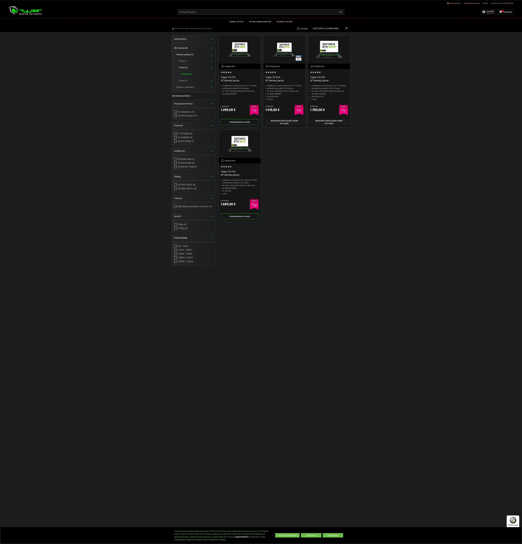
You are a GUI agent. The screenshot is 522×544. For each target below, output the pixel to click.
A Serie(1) (182, 61)
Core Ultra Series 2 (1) (187, 116)
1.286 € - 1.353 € (185, 258)
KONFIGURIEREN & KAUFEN (239, 122)
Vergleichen (230, 66)
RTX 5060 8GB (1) (186, 159)
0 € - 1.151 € (183, 246)
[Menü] (517, 517)
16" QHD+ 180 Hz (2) (187, 188)
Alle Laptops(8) (181, 48)
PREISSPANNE (180, 238)
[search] (261, 12)
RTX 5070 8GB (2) (186, 163)
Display (177, 176)
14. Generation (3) (186, 112)
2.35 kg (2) (183, 228)
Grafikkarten (179, 151)
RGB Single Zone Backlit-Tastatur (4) (195, 206)
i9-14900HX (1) (185, 137)
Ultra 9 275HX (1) (186, 141)
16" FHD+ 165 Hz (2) (186, 185)
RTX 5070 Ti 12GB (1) (187, 167)
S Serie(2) (182, 80)
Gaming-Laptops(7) (184, 54)
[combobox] (330, 28)
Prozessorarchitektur (183, 103)
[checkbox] (298, 28)
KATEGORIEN (180, 39)
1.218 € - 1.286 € (185, 254)
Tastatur (178, 198)
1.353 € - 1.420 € (185, 261)
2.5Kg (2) (182, 224)
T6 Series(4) (186, 74)
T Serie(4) (182, 67)
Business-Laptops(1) (185, 87)
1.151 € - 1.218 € (185, 250)
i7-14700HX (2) (185, 134)
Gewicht (177, 216)
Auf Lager (304, 28)
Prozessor (178, 125)
